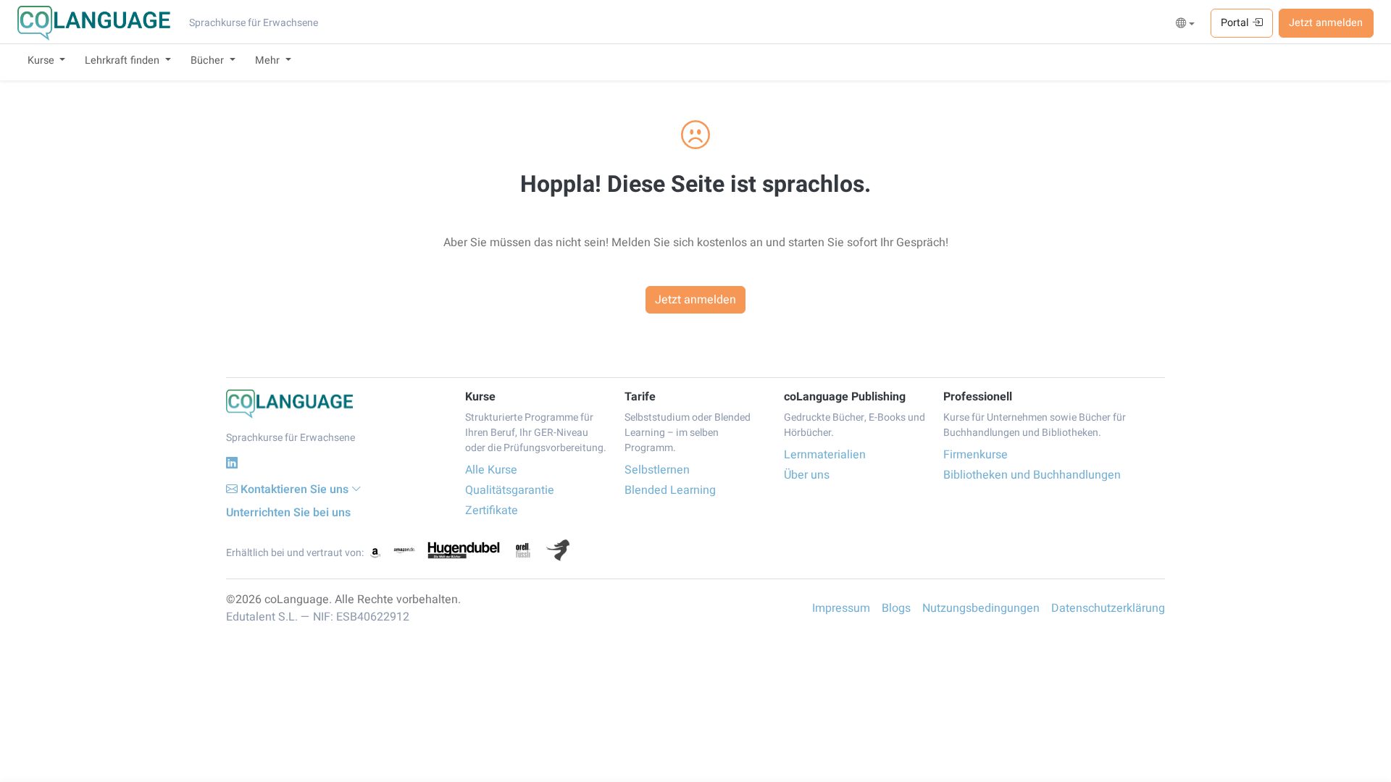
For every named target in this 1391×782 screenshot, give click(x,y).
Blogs (896, 608)
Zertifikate (491, 510)
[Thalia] (557, 550)
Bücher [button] (209, 60)
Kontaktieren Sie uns (294, 489)
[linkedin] (232, 463)
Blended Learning (670, 490)
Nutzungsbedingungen (981, 608)
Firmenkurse (975, 454)
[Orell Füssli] (523, 550)
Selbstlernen (657, 470)
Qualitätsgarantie (509, 490)
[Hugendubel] (463, 550)
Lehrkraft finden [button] (123, 60)
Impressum (841, 608)
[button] (1185, 24)
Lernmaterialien (825, 454)
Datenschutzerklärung (1108, 608)
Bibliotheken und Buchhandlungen (1032, 475)
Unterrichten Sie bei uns (288, 512)
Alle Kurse (491, 470)
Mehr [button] (269, 60)
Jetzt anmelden (1326, 22)
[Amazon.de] (404, 550)
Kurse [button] (42, 60)
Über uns (807, 475)
